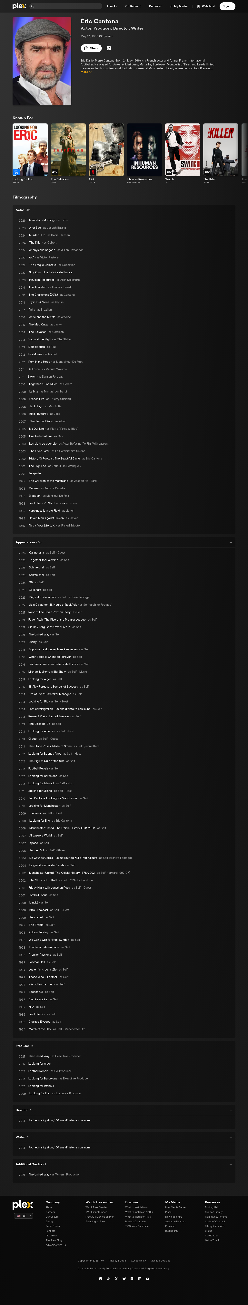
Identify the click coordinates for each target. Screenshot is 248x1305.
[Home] (19, 6)
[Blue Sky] (124, 1279)
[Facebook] (132, 1279)
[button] (91, 48)
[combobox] (68, 6)
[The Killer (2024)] (220, 153)
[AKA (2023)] (106, 153)
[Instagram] (109, 48)
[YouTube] (148, 1279)
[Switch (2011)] (182, 153)
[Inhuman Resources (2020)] (144, 153)
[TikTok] (108, 1279)
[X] (116, 1279)
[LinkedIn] (140, 1279)
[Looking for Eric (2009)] (30, 153)
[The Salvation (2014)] (68, 153)
